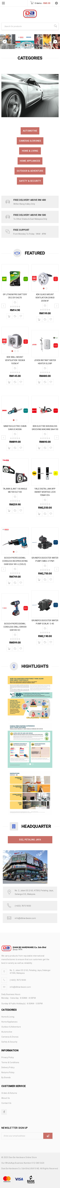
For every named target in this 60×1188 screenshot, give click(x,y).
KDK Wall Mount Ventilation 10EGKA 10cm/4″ (15, 360)
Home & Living (30, 151)
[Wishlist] (21, 316)
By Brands (6, 1077)
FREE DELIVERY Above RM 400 (29, 200)
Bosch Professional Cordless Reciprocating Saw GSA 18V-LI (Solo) (15, 561)
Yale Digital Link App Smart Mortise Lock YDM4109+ (45, 492)
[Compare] (15, 316)
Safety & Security (30, 181)
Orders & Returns (9, 1093)
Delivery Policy (8, 1067)
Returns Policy (8, 1072)
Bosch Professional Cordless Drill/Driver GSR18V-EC (15, 627)
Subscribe (47, 1136)
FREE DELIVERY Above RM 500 (29, 215)
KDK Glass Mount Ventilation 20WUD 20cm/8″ (45, 297)
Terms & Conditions (10, 1062)
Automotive (30, 130)
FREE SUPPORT (21, 230)
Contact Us (6, 1103)
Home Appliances (30, 161)
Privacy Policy (7, 1057)
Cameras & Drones (30, 140)
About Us (5, 1098)
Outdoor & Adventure (30, 171)
